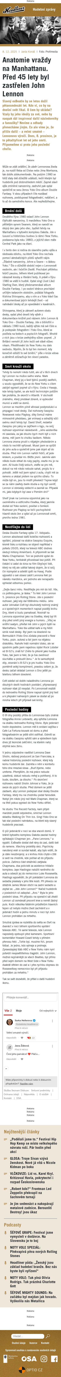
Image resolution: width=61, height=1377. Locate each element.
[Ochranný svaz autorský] (29, 1358)
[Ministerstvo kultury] (10, 1359)
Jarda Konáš (28, 52)
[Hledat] (47, 1336)
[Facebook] (54, 1359)
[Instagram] (44, 1359)
